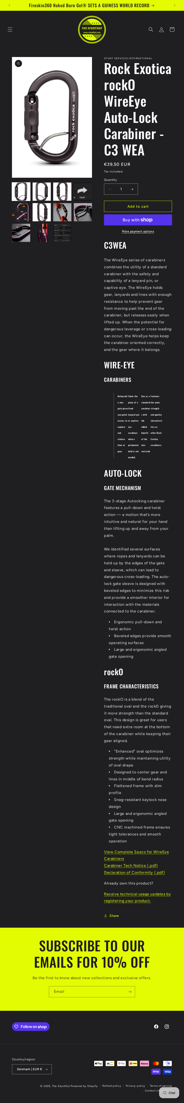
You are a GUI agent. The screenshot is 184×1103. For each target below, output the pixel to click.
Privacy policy (135, 1085)
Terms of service (161, 1085)
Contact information (158, 1090)
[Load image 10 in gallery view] (42, 233)
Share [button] (114, 916)
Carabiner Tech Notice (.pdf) (131, 865)
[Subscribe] (129, 991)
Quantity (110, 180)
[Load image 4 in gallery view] (83, 192)
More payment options (138, 231)
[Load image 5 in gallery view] (21, 212)
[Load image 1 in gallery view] (21, 192)
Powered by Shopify (84, 1086)
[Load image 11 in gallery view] (62, 233)
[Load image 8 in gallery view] (83, 212)
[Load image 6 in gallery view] (42, 212)
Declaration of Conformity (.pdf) (134, 872)
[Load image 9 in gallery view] (21, 233)
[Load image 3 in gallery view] (62, 192)
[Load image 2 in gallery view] (42, 192)
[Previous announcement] (9, 5)
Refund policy (111, 1085)
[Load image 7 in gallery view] (62, 212)
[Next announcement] (174, 5)
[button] (10, 29)
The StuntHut (61, 1086)
